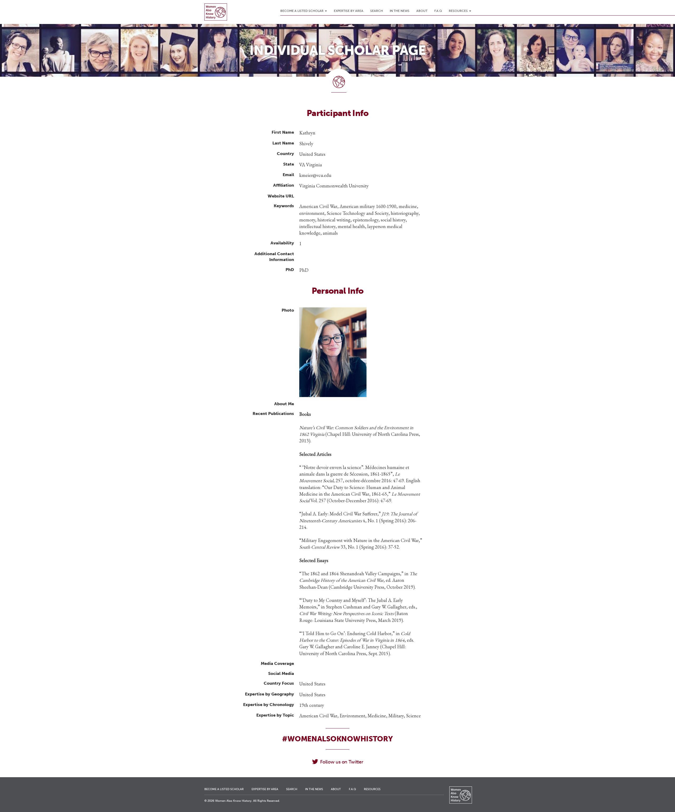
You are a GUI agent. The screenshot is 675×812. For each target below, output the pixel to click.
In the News (399, 11)
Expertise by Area (348, 11)
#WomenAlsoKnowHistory (337, 738)
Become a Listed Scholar (302, 11)
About (421, 11)
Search (376, 11)
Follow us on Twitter (341, 762)
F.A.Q (438, 11)
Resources (459, 11)
